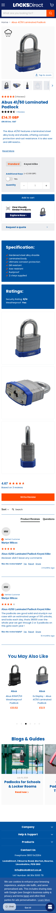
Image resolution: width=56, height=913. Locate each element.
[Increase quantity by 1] (46, 185)
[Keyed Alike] (31, 167)
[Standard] (14, 167)
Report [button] (31, 564)
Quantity (11, 185)
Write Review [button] (28, 497)
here (26, 896)
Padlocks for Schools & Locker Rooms (22, 784)
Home (4, 22)
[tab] (30, 520)
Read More (8, 151)
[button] (28, 97)
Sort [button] (4, 509)
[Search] (50, 13)
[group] (28, 483)
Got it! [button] (28, 907)
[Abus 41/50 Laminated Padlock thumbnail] (6, 85)
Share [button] (38, 564)
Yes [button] (25, 564)
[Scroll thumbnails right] (51, 85)
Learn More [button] (44, 900)
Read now (21, 792)
